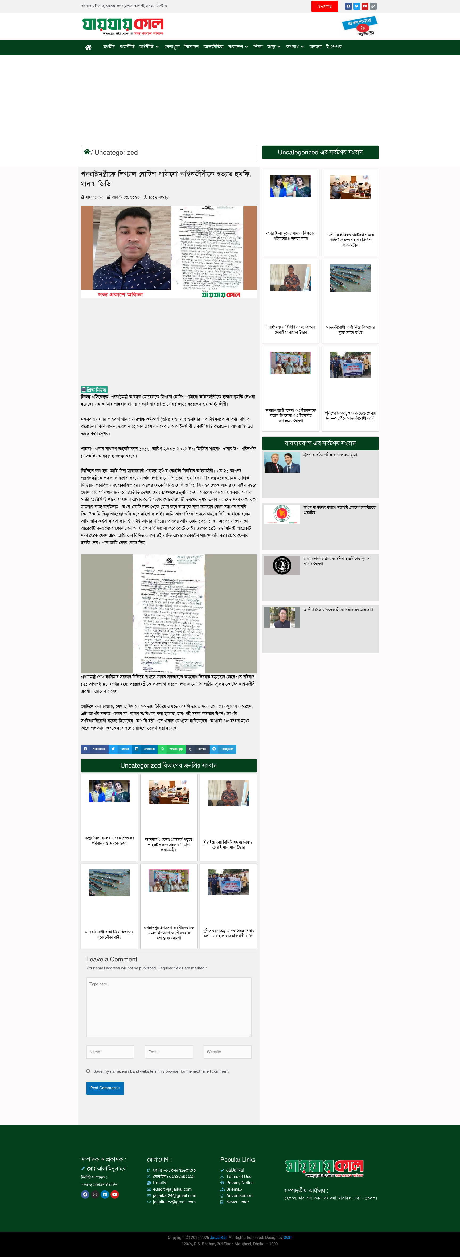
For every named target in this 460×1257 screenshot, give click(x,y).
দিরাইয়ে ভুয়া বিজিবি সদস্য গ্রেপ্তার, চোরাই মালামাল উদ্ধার (228, 845)
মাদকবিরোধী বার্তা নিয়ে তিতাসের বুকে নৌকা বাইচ (109, 934)
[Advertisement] (230, 95)
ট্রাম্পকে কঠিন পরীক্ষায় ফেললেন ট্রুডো (330, 454)
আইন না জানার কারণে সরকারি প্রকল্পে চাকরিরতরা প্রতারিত (340, 510)
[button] (95, 749)
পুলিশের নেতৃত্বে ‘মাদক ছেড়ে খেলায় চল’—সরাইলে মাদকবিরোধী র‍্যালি (228, 933)
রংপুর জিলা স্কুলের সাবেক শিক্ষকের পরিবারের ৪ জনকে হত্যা (109, 840)
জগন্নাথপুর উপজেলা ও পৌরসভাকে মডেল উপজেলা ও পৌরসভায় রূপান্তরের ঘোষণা (169, 933)
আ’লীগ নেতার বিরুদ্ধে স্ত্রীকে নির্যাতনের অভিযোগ (338, 609)
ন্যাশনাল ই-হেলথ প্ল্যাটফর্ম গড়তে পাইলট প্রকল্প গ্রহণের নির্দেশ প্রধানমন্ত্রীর (168, 845)
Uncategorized (116, 152)
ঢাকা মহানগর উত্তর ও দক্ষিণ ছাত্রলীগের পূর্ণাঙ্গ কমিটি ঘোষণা (336, 561)
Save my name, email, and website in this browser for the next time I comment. (161, 1071)
